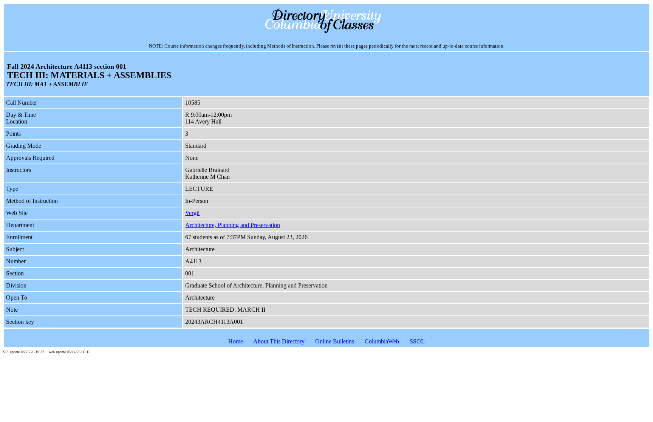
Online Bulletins (334, 341)
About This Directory (279, 341)
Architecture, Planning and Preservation (232, 225)
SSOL (417, 341)
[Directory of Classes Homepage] (326, 32)
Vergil (192, 213)
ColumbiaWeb (382, 341)
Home (235, 341)
